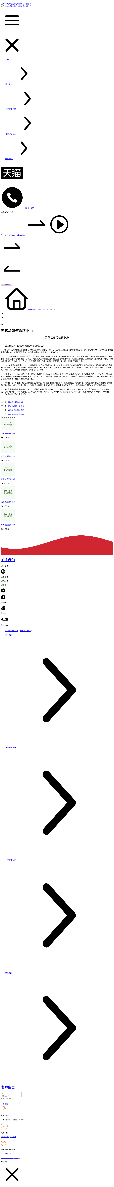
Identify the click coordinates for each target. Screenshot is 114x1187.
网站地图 (24, 1158)
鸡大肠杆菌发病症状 (16, 406)
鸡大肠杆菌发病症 (8, 433)
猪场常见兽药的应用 (16, 402)
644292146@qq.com (8, 1137)
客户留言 (8, 1087)
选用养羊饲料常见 (8, 502)
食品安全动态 (6, 285)
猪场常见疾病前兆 (8, 479)
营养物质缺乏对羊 (8, 525)
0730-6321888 (29, 208)
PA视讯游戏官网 (34, 309)
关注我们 (8, 560)
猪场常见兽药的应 (8, 456)
